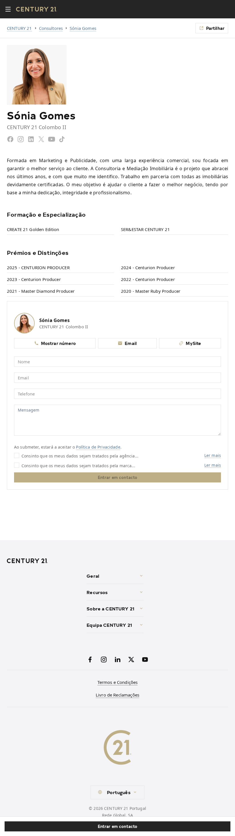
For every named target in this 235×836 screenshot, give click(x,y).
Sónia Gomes (83, 28)
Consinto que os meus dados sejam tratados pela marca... (78, 465)
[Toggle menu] (8, 9)
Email (131, 343)
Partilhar (215, 28)
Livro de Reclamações (117, 695)
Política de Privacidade (98, 447)
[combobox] (117, 792)
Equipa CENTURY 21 (109, 625)
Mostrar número (58, 343)
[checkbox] (16, 455)
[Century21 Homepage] (36, 9)
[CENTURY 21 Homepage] (44, 560)
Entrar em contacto (118, 826)
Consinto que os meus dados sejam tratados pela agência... (79, 455)
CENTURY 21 (19, 28)
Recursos (97, 592)
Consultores (51, 28)
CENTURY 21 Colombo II (63, 326)
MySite (193, 343)
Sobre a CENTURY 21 (110, 608)
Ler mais (212, 455)
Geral (93, 576)
